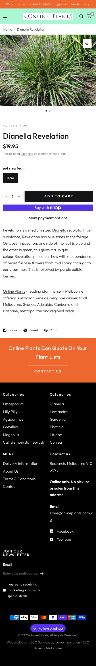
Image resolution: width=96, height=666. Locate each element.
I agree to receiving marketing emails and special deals (25, 590)
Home (7, 29)
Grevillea (10, 426)
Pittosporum (13, 403)
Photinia (57, 426)
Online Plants (14, 291)
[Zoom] (87, 43)
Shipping (27, 154)
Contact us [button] (48, 371)
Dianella (59, 230)
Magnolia (11, 434)
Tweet (33, 330)
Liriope (56, 434)
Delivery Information (20, 463)
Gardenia (58, 419)
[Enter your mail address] (42, 573)
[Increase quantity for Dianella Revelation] (18, 196)
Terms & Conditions (19, 478)
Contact (10, 486)
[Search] (81, 16)
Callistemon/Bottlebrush (23, 442)
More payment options (48, 217)
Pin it (53, 330)
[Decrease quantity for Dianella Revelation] (6, 196)
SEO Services (40, 642)
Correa (56, 442)
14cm (10, 178)
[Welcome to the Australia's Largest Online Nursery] (48, 4)
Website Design (18, 642)
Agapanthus (13, 419)
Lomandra (59, 411)
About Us (11, 471)
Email (7, 564)
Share (13, 330)
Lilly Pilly (10, 411)
